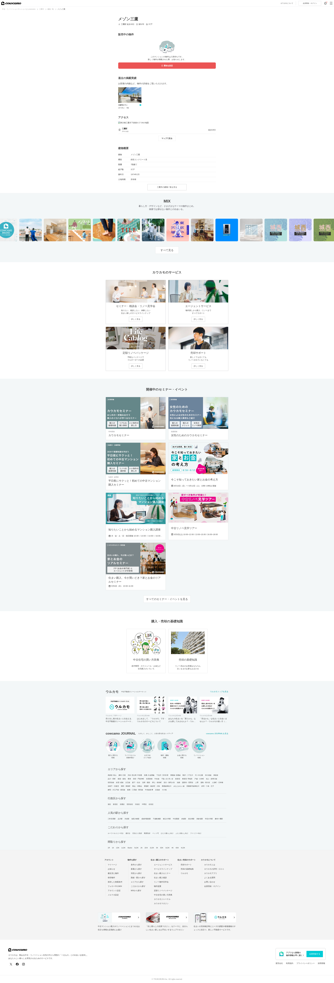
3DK (161, 848)
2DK (146, 848)
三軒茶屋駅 (112, 819)
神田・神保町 (125, 786)
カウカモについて (287, 3)
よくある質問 (209, 878)
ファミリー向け (195, 833)
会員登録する (314, 954)
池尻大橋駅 (135, 819)
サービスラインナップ (163, 869)
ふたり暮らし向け (182, 833)
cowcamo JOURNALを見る (217, 733)
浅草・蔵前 (146, 782)
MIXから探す (136, 890)
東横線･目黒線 (175, 775)
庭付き (128, 833)
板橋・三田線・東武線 (135, 790)
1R (109, 848)
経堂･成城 (119, 782)
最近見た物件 (113, 873)
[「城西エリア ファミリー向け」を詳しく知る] (267, 230)
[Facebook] (17, 964)
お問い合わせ (209, 882)
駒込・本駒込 (137, 786)
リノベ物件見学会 (161, 882)
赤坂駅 (183, 819)
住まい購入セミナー (162, 873)
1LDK (123, 848)
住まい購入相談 (160, 878)
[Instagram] (23, 964)
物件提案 (157, 886)
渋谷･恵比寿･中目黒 (135, 775)
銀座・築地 (122, 779)
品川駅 (120, 819)
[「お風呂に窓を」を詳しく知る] (243, 230)
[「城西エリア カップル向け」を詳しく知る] (292, 230)
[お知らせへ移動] (325, 3)
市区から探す (136, 873)
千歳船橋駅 (157, 819)
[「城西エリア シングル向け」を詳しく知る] (316, 230)
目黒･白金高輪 (149, 775)
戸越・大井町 (199, 779)
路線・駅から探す (138, 878)
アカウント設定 (114, 890)
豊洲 (129, 779)
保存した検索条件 (115, 882)
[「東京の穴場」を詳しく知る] (169, 230)
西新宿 (177, 779)
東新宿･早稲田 (187, 779)
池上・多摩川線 (211, 779)
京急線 (157, 790)
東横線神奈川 (166, 786)
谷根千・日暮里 (113, 786)
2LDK (152, 848)
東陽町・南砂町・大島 (152, 786)
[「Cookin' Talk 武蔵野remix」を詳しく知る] (46, 230)
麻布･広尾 (122, 775)
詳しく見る (135, 319)
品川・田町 (112, 779)
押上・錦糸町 (157, 782)
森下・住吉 (136, 782)
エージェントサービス (163, 865)
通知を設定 (168, 66)
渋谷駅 (127, 819)
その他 (164, 790)
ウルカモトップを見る (219, 692)
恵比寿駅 (191, 819)
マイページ (112, 865)
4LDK (183, 848)
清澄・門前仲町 (138, 779)
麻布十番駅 (219, 819)
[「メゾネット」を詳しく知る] (71, 230)
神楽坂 (215, 775)
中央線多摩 (149, 790)
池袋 (178, 782)
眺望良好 (147, 833)
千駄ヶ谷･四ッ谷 (167, 779)
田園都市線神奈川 (193, 786)
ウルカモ (184, 873)
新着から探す (136, 869)
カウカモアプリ (210, 873)
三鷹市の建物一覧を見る (167, 187)
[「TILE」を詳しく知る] (120, 230)
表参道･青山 (112, 775)
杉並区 (151, 804)
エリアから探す (137, 882)
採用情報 (321, 963)
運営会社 (279, 963)
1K (113, 848)
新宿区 (115, 804)
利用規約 (289, 963)
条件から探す (136, 865)
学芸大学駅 (209, 819)
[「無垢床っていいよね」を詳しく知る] (96, 230)
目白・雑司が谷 (169, 782)
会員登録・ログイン (212, 886)
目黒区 (122, 804)
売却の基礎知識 (187, 869)
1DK (117, 848)
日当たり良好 (137, 833)
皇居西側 (149, 779)
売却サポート (186, 865)
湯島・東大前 (205, 782)
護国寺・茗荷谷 (187, 782)
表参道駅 (199, 819)
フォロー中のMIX (115, 886)
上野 (196, 782)
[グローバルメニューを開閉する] (331, 3)
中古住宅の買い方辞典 (163, 895)
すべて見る (167, 250)
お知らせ (111, 869)
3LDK (167, 848)
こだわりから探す (138, 886)
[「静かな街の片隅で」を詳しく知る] (145, 230)
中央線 (156, 779)
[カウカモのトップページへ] (11, 3)
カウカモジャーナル (162, 899)
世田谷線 (111, 782)
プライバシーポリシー (305, 963)
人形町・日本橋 (217, 782)
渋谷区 (137, 804)
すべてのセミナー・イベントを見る (167, 599)
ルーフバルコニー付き (116, 833)
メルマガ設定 (113, 895)
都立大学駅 (167, 819)
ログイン (310, 3)
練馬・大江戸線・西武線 (116, 790)
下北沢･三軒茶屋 (162, 775)
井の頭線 (208, 775)
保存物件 (111, 878)
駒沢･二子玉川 (188, 775)
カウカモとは (209, 865)
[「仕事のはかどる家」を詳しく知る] (194, 230)
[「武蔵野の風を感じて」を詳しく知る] (22, 230)
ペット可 (155, 833)
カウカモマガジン (161, 903)
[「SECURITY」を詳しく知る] (218, 230)
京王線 (127, 782)
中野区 (144, 804)
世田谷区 (130, 804)
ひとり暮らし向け (167, 833)
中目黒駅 (176, 819)
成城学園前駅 (146, 819)
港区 (109, 804)
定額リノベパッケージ (163, 890)
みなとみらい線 (179, 786)
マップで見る (167, 138)
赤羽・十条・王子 (207, 786)
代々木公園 (199, 775)
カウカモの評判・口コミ (214, 869)
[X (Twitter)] (11, 964)
